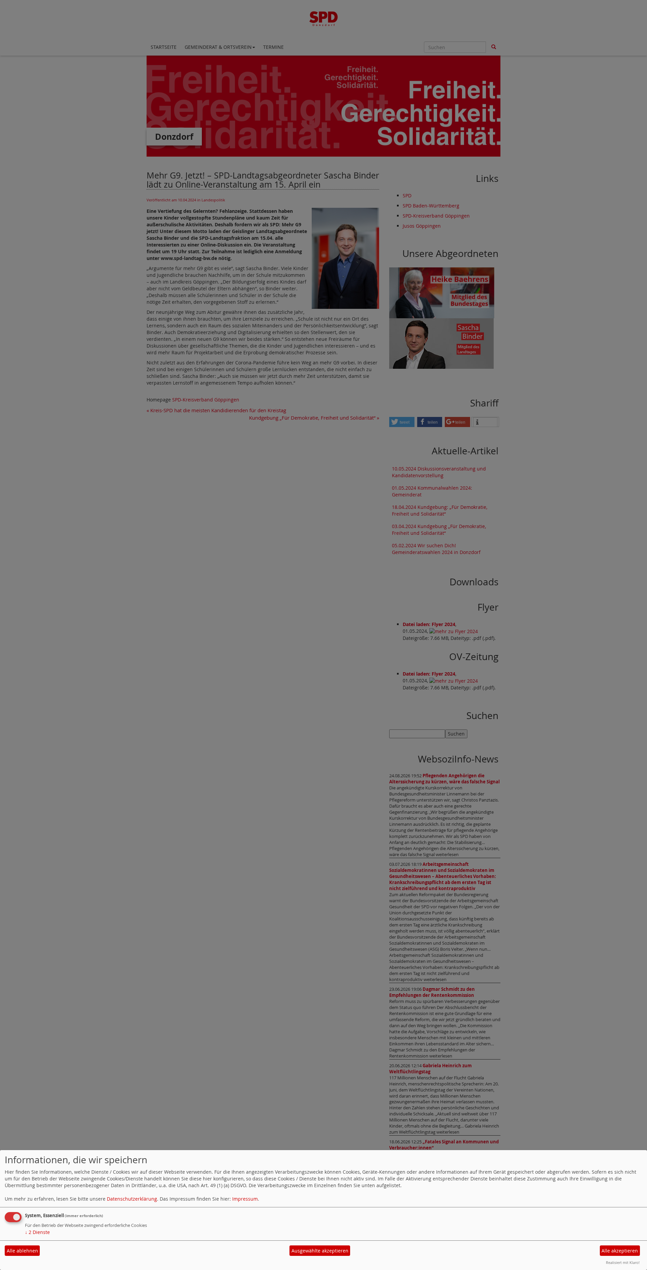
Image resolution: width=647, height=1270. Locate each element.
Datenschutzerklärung (132, 1199)
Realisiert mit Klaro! (623, 1262)
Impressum (245, 1199)
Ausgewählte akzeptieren (319, 1250)
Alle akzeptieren (620, 1250)
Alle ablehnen (22, 1250)
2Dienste (37, 1232)
